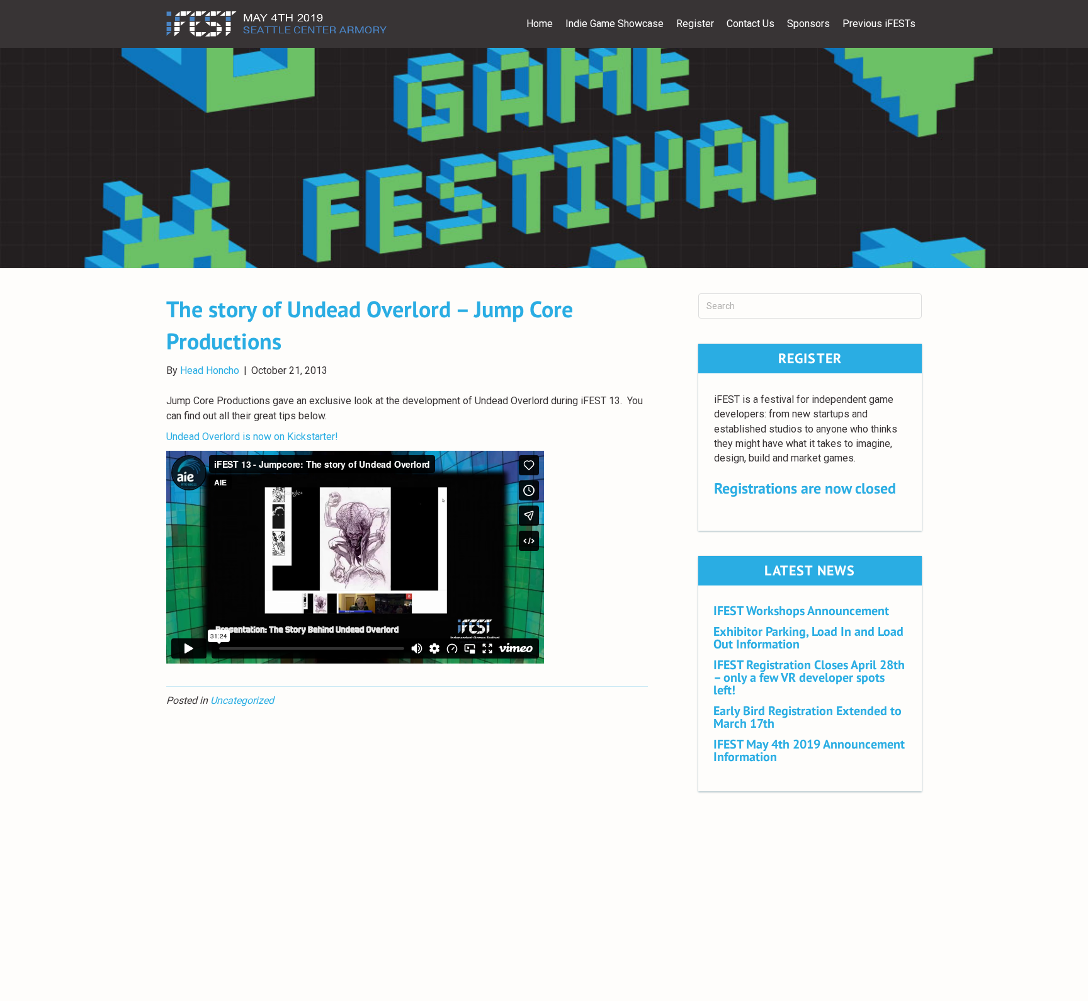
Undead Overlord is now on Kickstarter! (253, 437)
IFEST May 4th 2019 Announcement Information (809, 750)
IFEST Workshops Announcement (801, 610)
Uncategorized (242, 700)
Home (539, 24)
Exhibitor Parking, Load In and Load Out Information (808, 637)
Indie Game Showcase (614, 24)
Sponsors (808, 24)
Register (695, 24)
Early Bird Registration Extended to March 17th (807, 717)
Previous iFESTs (878, 24)
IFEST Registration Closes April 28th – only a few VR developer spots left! (809, 677)
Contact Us (750, 24)
